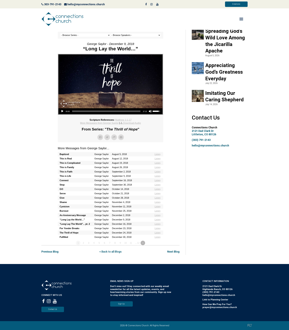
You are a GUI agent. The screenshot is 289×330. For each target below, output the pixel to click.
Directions (236, 4)
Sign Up (121, 304)
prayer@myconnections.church (219, 307)
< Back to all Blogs (110, 251)
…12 (137, 243)
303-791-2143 (52, 4)
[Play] (62, 111)
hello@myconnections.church (86, 4)
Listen (157, 154)
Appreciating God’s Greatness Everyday (224, 71)
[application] (110, 111)
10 (125, 243)
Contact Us (52, 309)
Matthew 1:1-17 (123, 120)
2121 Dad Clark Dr (203, 130)
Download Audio (132, 123)
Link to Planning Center (215, 299)
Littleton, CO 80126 (204, 134)
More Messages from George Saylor (99, 123)
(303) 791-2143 (201, 139)
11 (131, 243)
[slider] (106, 111)
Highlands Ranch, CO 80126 (217, 289)
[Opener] (237, 19)
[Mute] (150, 111)
